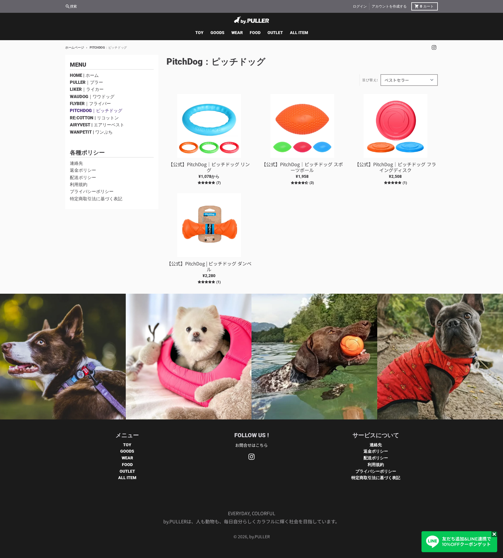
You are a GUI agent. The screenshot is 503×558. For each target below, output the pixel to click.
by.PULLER (259, 536)
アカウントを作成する (389, 6)
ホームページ (74, 47)
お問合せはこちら (251, 445)
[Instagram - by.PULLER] (434, 47)
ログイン (360, 6)
